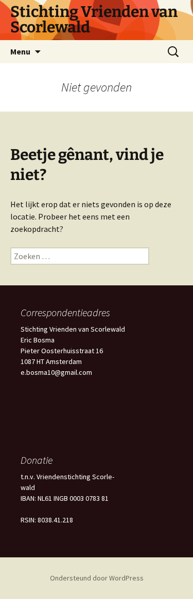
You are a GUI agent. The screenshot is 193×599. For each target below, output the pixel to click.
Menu (20, 51)
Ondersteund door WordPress (97, 578)
